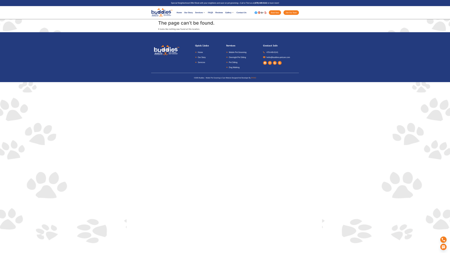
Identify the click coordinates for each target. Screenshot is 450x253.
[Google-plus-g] (262, 12)
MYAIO (253, 78)
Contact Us (241, 13)
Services (199, 13)
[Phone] (443, 239)
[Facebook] (265, 63)
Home (179, 13)
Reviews (219, 13)
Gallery (228, 13)
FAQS (210, 13)
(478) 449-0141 (260, 3)
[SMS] (443, 247)
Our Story (188, 13)
